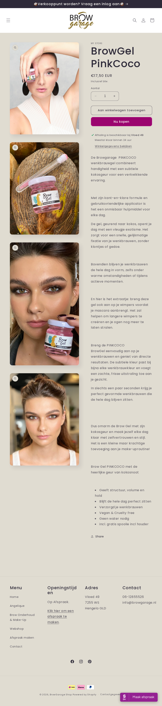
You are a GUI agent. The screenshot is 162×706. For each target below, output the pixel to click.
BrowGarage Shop (61, 694)
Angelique (17, 606)
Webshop (17, 629)
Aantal (95, 88)
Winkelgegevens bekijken (113, 146)
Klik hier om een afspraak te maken (60, 617)
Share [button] (99, 536)
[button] (8, 20)
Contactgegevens (111, 694)
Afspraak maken (22, 638)
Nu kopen (121, 122)
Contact (16, 647)
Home (14, 597)
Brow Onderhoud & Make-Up (22, 617)
